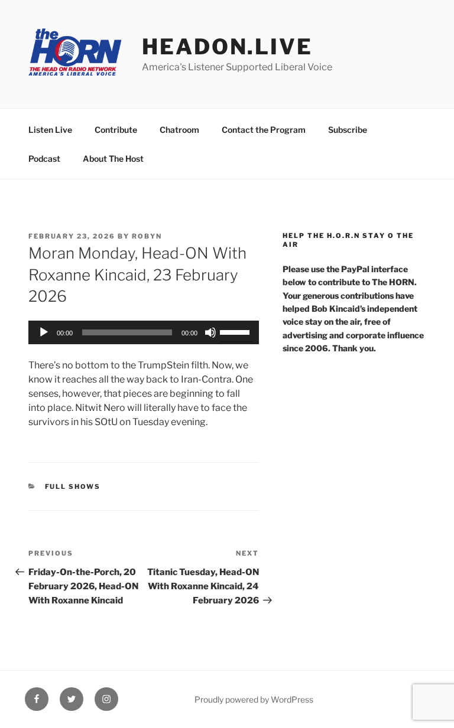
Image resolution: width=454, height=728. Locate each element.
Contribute (116, 130)
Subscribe (347, 130)
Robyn (147, 236)
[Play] (44, 332)
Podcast (44, 159)
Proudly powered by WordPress (253, 699)
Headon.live (227, 47)
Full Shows (73, 486)
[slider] (236, 331)
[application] (143, 332)
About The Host (113, 159)
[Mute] (210, 332)
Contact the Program (264, 130)
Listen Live (50, 130)
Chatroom (179, 130)
